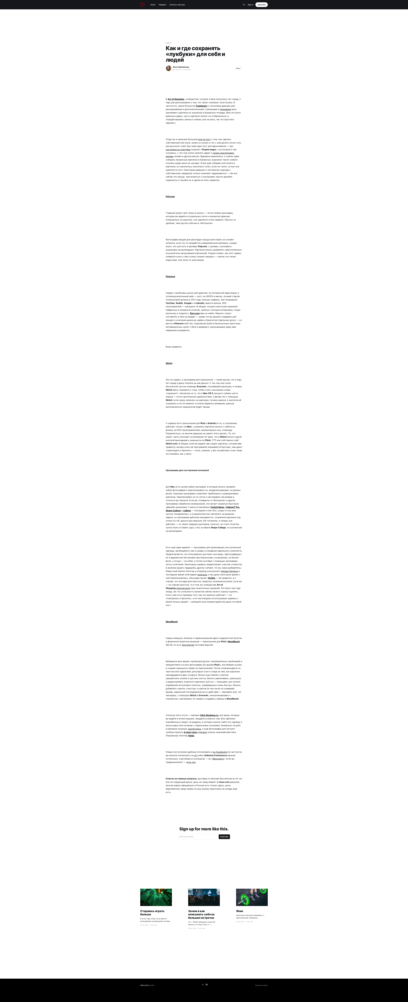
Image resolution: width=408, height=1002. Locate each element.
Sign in (250, 5)
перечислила (183, 588)
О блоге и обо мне (177, 5)
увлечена (202, 574)
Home (152, 5)
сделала (202, 732)
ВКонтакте (218, 759)
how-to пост (204, 139)
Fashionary (201, 106)
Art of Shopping (176, 99)
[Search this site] (244, 4)
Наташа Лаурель (229, 571)
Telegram (162, 5)
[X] (203, 984)
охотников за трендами (178, 149)
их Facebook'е (220, 752)
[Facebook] (207, 984)
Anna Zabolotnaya (181, 67)
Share (238, 68)
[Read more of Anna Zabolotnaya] (169, 68)
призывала (225, 109)
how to (168, 43)
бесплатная (188, 645)
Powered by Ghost (261, 985)
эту (196, 755)
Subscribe (262, 5)
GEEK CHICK (144, 985)
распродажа (194, 729)
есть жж (191, 762)
